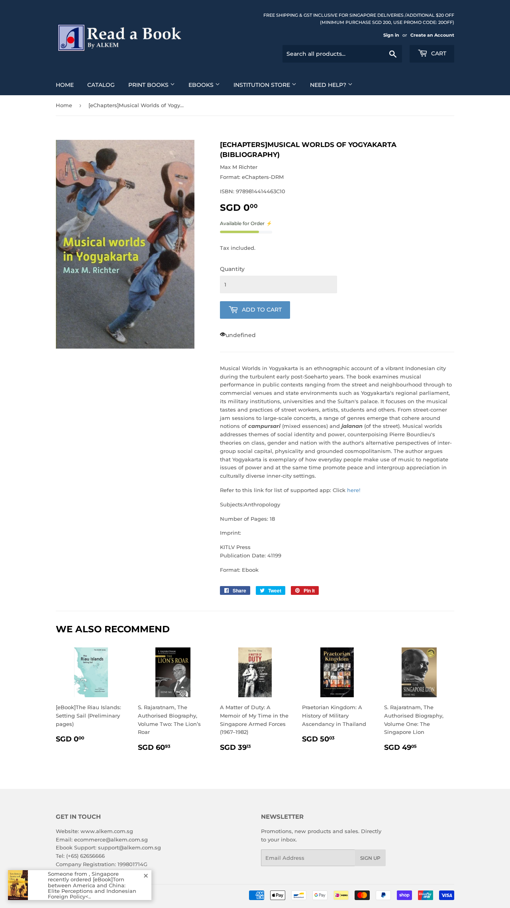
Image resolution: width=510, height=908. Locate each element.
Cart (438, 53)
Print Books (149, 84)
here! (353, 490)
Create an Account (432, 35)
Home (65, 84)
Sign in (391, 35)
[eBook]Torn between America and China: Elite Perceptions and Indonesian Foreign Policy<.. (92, 888)
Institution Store (262, 84)
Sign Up (370, 858)
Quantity (232, 269)
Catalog (101, 84)
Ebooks (201, 84)
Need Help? (329, 84)
